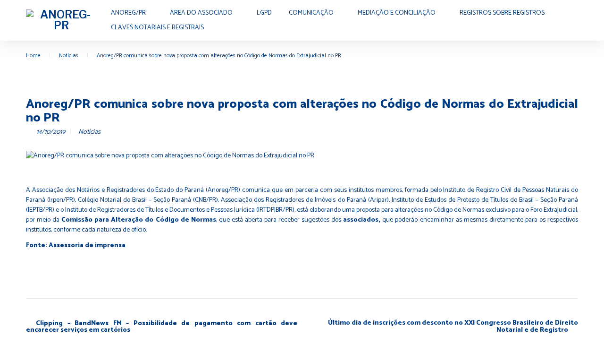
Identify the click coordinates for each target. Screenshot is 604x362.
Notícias (68, 55)
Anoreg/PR (128, 13)
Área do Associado (201, 13)
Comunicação (311, 13)
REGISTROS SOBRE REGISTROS (502, 13)
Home (33, 55)
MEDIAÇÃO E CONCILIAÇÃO (397, 13)
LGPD (264, 13)
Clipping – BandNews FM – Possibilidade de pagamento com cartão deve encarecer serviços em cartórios (161, 327)
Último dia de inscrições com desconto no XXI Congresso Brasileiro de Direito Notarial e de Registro (453, 327)
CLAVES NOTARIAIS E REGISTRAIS (157, 27)
